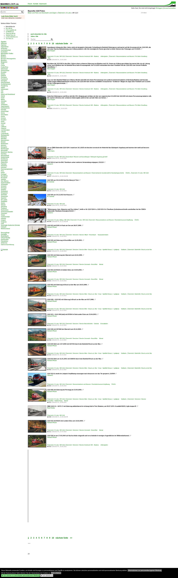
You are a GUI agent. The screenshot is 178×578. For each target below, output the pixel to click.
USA (2, 223)
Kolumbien (4, 115)
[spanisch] (12, 8)
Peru (2, 171)
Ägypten (3, 41)
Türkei (3, 215)
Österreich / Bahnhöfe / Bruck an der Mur (140, 249)
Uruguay (4, 222)
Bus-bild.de (9, 28)
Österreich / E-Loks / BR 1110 (56, 56)
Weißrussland (5, 229)
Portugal (3, 174)
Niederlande (5, 157)
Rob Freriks (51, 408)
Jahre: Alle (34, 36)
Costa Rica (4, 67)
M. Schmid (50, 182)
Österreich (61, 13)
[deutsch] (4, 8)
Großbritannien (6, 84)
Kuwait (3, 123)
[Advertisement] (72, 26)
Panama (3, 167)
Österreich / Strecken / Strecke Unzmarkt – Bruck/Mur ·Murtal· (84, 264)
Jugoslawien (5, 106)
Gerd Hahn (50, 151)
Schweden (4, 184)
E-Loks (68, 13)
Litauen (3, 132)
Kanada (3, 109)
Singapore (4, 193)
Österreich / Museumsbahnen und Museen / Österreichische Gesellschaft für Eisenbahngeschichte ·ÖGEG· (98, 173)
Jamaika (3, 101)
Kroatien (3, 120)
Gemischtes (5, 239)
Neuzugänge (5, 233)
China (3, 65)
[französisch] (7, 8)
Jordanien (4, 104)
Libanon (3, 128)
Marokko (4, 138)
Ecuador (3, 72)
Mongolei (4, 147)
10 (53, 43)
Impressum (42, 4)
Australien (4, 52)
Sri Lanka (4, 200)
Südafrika (4, 201)
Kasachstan (5, 111)
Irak (2, 91)
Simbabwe (4, 191)
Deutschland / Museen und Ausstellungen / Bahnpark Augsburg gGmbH (86, 156)
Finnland (4, 77)
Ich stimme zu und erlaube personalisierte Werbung (21, 575)
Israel (2, 98)
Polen (3, 172)
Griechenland (5, 82)
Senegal (3, 188)
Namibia (3, 154)
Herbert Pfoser (52, 227)
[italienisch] (9, 8)
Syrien (3, 203)
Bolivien (3, 57)
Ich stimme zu (47, 575)
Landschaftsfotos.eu (12, 37)
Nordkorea (4, 159)
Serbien (3, 189)
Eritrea (3, 74)
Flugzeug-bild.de (10, 33)
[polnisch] (14, 8)
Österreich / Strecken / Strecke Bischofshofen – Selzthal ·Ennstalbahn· (87, 323)
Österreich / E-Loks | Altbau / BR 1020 (58, 220)
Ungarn (3, 220)
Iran (2, 93)
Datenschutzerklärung (7, 244)
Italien (3, 99)
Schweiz (3, 186)
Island (3, 96)
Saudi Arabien (5, 183)
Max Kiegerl (51, 51)
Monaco (3, 145)
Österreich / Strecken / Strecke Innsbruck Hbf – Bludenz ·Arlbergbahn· (87, 56)
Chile (2, 64)
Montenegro (5, 149)
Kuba (2, 121)
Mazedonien (5, 140)
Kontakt (35, 4)
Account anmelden (169, 8)
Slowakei (4, 195)
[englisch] (2, 8)
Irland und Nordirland (8, 94)
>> (71, 43)
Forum (30, 4)
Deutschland (5, 70)
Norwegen (4, 161)
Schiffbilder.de (10, 31)
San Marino (4, 181)
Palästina (4, 166)
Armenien (4, 48)
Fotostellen (4, 241)
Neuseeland (5, 155)
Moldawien (4, 143)
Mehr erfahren (56, 573)
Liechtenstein (5, 130)
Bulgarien (4, 62)
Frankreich (4, 79)
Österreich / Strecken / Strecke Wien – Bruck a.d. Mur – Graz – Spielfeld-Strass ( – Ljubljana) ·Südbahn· (96, 249)
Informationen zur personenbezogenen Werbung (144, 570)
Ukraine (3, 218)
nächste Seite (62, 43)
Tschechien (4, 210)
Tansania (4, 206)
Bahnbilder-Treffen (7, 53)
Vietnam (3, 227)
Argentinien (4, 47)
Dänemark (4, 69)
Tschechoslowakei (7, 211)
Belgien (3, 55)
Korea (3, 116)
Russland (4, 177)
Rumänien (4, 176)
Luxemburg (4, 133)
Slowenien (4, 196)
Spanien (3, 198)
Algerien (3, 45)
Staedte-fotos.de (10, 35)
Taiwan (3, 205)
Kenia (3, 113)
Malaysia (4, 137)
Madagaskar (5, 135)
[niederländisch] (17, 8)
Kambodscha (5, 108)
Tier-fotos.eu (9, 38)
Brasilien (4, 60)
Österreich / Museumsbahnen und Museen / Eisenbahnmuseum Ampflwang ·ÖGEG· (114, 220)
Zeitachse (4, 243)
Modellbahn (5, 236)
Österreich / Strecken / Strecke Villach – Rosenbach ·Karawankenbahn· (87, 234)
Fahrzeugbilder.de (11, 30)
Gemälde (4, 234)
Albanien (4, 43)
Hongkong (4, 86)
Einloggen (159, 8)
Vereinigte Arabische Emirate (10, 225)
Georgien (4, 81)
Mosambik (4, 150)
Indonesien (4, 89)
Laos (2, 125)
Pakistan (4, 164)
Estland (3, 75)
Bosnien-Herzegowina (8, 59)
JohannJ (50, 164)
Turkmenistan (5, 217)
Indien (3, 87)
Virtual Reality (5, 238)
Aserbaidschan (6, 50)
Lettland (3, 127)
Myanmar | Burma (6, 152)
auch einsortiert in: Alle (39, 34)
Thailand (4, 208)
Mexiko (3, 142)
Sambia (3, 179)
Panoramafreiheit (6, 169)
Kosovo (3, 118)
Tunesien (4, 213)
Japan (3, 103)
